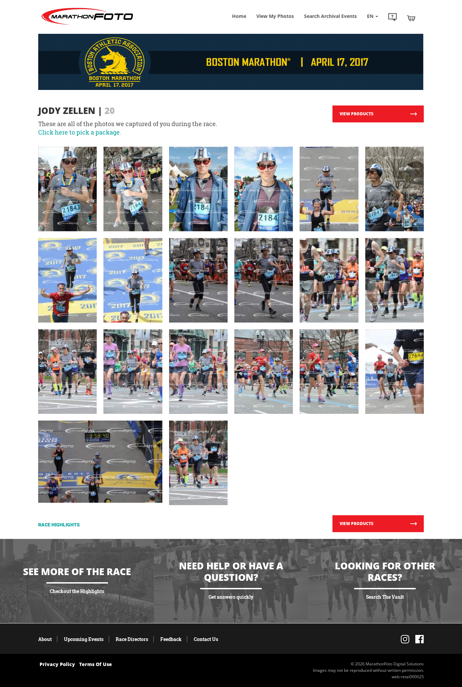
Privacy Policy (57, 664)
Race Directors (132, 639)
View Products (356, 114)
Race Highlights (59, 524)
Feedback (171, 639)
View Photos (275, 16)
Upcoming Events (83, 639)
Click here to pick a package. (79, 132)
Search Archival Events (330, 16)
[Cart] (411, 18)
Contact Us (206, 639)
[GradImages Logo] (87, 25)
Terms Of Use (95, 664)
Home (239, 16)
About (45, 639)
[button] (392, 18)
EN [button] (371, 16)
